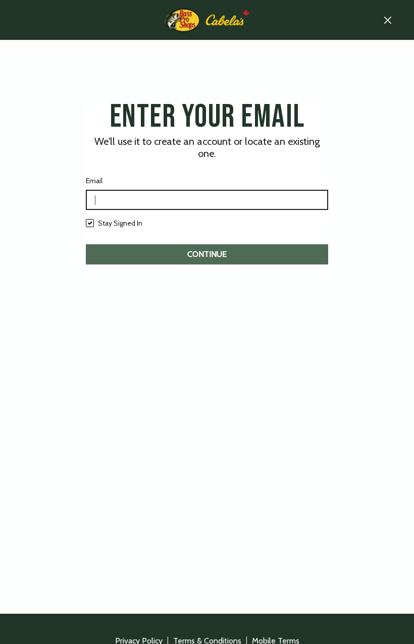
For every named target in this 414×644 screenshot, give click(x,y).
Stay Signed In (120, 223)
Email (94, 180)
